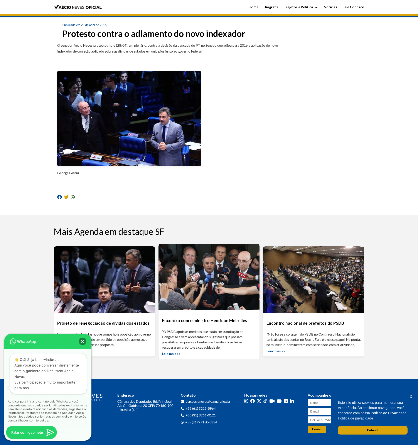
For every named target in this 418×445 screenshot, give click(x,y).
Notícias (330, 7)
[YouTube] (279, 401)
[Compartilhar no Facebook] (59, 197)
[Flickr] (286, 401)
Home (253, 7)
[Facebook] (252, 401)
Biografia (271, 7)
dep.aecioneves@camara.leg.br (208, 401)
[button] (82, 341)
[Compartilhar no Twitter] (66, 197)
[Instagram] (246, 401)
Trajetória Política (298, 7)
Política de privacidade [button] (355, 418)
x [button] (411, 396)
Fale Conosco (353, 7)
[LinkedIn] (292, 401)
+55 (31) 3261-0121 (201, 415)
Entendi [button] (373, 430)
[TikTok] (265, 401)
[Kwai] (272, 401)
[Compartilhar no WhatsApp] (73, 197)
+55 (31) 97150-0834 (201, 422)
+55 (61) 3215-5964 (201, 408)
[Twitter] (259, 401)
